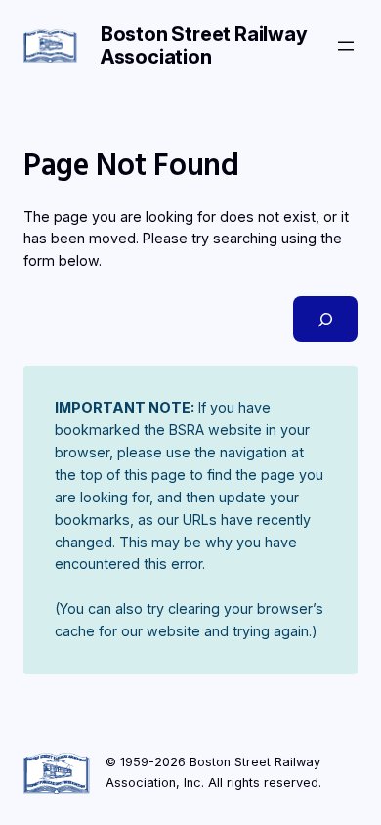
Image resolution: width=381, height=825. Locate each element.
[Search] (325, 319)
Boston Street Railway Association (204, 45)
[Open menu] (346, 46)
